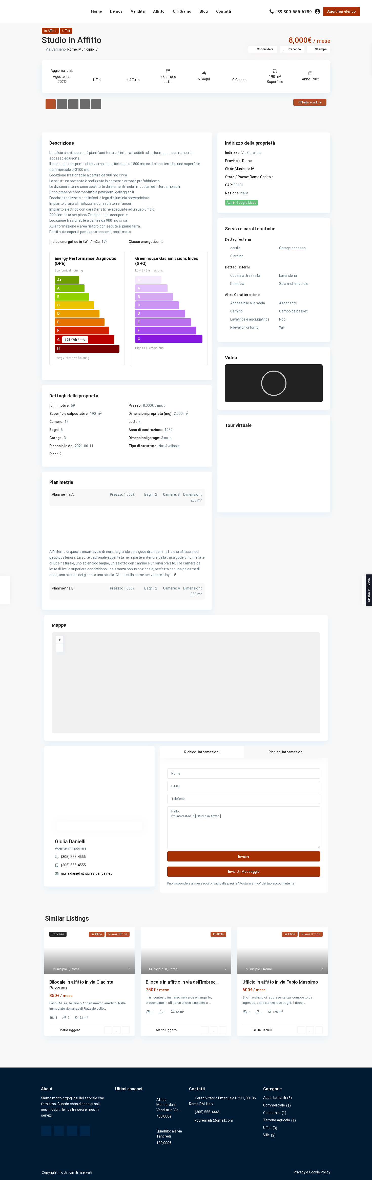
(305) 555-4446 (207, 1112)
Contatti (223, 11)
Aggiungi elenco (341, 11)
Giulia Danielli (70, 841)
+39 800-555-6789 (293, 11)
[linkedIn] (72, 1131)
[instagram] (85, 1131)
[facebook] (46, 1131)
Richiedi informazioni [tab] (285, 752)
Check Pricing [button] (368, 590)
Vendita (138, 11)
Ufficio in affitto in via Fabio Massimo (280, 982)
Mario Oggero (69, 1030)
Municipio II (61, 969)
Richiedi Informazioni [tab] (201, 752)
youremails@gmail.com (214, 1120)
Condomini (271, 1113)
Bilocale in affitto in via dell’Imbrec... (182, 982)
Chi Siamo (182, 11)
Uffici (66, 31)
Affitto (158, 11)
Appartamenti (274, 1098)
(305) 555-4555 (73, 857)
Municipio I (254, 969)
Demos (116, 11)
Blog (204, 11)
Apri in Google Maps (241, 203)
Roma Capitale (262, 177)
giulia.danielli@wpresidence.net (86, 873)
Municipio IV (88, 49)
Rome (72, 49)
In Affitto (50, 31)
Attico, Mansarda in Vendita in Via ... (168, 1105)
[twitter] (59, 1131)
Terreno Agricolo (276, 1120)
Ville (266, 1135)
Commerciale (274, 1105)
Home (96, 11)
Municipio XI (158, 969)
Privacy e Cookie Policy (312, 1172)
